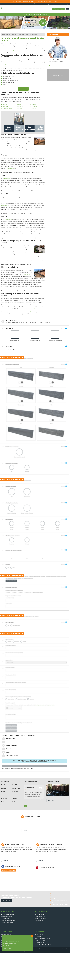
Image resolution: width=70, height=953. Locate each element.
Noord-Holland (16, 788)
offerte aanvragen (53, 34)
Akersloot (19, 104)
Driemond (34, 108)
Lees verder (25, 830)
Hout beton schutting (6, 934)
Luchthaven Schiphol (7, 108)
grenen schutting (11, 168)
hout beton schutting (28, 274)
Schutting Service (5, 64)
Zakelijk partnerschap (40, 916)
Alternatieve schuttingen (40, 918)
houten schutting (20, 139)
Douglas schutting (5, 205)
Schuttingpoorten (39, 920)
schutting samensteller (26, 312)
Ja (8, 349)
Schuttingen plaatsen (39, 914)
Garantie (64, 949)
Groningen (4, 798)
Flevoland (3, 788)
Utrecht (14, 795)
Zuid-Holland (15, 802)
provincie (33, 308)
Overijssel (15, 791)
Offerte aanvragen (58, 9)
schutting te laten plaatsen (15, 50)
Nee (13, 349)
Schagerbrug (20, 106)
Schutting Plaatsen (33, 951)
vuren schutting (6, 178)
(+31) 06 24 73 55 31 (56, 60)
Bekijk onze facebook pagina (8, 870)
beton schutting (17, 247)
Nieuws (58, 949)
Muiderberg (5, 106)
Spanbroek (34, 106)
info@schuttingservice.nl (55, 65)
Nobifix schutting (8, 219)
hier (46, 14)
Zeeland (14, 798)
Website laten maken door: (37, 949)
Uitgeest (34, 104)
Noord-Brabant (16, 785)
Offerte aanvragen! (23, 88)
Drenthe (3, 785)
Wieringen (19, 108)
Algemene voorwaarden (50, 949)
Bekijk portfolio (51, 800)
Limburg (3, 802)
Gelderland (4, 795)
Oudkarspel (5, 104)
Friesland (3, 791)
